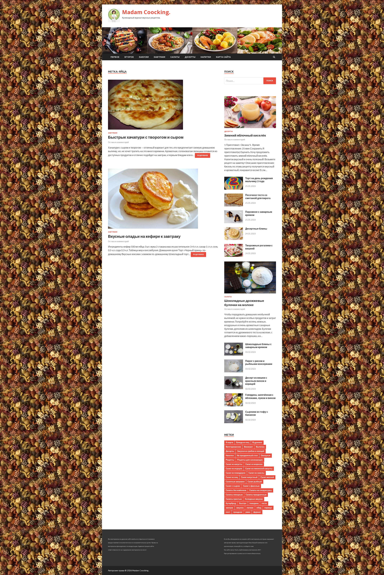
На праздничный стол (247, 455)
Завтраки (159, 57)
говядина (253, 503)
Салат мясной (267, 477)
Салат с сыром (233, 486)
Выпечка (260, 447)
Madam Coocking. (146, 12)
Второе (129, 57)
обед (258, 507)
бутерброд (231, 503)
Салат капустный (249, 477)
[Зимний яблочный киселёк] (250, 128)
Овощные (265, 455)
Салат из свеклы (256, 473)
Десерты (190, 57)
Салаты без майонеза (236, 490)
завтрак (229, 507)
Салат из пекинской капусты (258, 468)
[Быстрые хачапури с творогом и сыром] (163, 106)
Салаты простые (234, 499)
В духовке (257, 442)
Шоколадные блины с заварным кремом (258, 346)
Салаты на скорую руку (260, 490)
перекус (268, 507)
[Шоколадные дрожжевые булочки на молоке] (250, 294)
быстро (242, 503)
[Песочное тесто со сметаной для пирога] (233, 205)
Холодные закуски (254, 499)
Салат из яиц (232, 477)
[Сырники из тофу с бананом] (233, 422)
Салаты (175, 57)
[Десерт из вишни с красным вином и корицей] (233, 388)
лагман (250, 507)
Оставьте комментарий (118, 142)
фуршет (257, 512)
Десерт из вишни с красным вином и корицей (256, 380)
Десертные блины (256, 228)
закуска (239, 507)
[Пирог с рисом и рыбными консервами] (233, 371)
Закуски (144, 57)
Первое (115, 57)
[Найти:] (250, 80)
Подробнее (202, 155)
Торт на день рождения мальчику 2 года (259, 180)
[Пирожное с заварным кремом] (233, 222)
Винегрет (248, 447)
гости (264, 503)
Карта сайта (223, 57)
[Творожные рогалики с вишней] (233, 255)
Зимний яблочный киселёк (245, 135)
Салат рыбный (255, 481)
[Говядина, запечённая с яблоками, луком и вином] (233, 405)
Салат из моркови (253, 464)
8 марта (229, 442)
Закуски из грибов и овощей (250, 451)
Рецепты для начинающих (250, 460)
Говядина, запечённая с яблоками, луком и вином (260, 396)
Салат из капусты (234, 464)
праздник (237, 512)
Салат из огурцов (234, 468)
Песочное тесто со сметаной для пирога (257, 197)
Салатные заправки (235, 481)
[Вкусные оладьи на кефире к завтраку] (163, 200)
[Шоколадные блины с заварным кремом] (233, 354)
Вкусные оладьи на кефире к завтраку (144, 236)
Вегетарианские (233, 447)
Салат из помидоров (235, 473)
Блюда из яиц (242, 442)
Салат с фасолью (251, 486)
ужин (247, 512)
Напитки (206, 57)
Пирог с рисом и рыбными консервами (258, 362)
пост (228, 512)
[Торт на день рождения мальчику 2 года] (233, 188)
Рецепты (230, 460)
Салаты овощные (234, 494)
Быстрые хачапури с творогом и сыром (145, 137)
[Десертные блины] (233, 239)
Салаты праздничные (256, 494)
